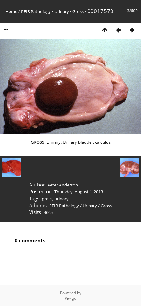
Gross (78, 11)
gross (47, 199)
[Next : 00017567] (132, 29)
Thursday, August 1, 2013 (78, 192)
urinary (61, 199)
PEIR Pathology (36, 11)
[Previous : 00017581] (118, 29)
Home (11, 11)
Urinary (61, 11)
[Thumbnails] (104, 29)
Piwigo (70, 298)
